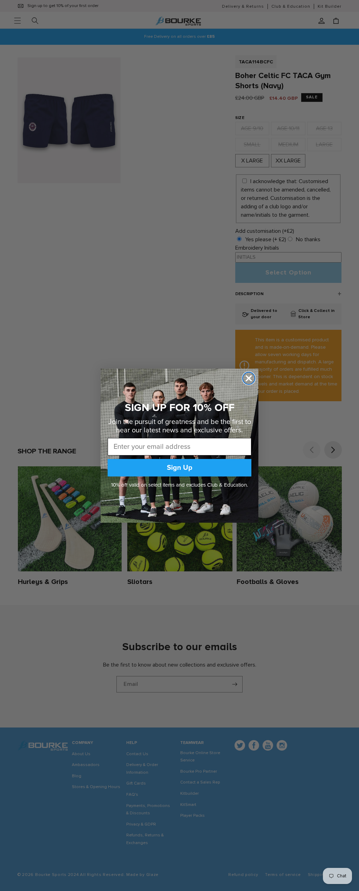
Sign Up (179, 468)
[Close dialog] (249, 378)
